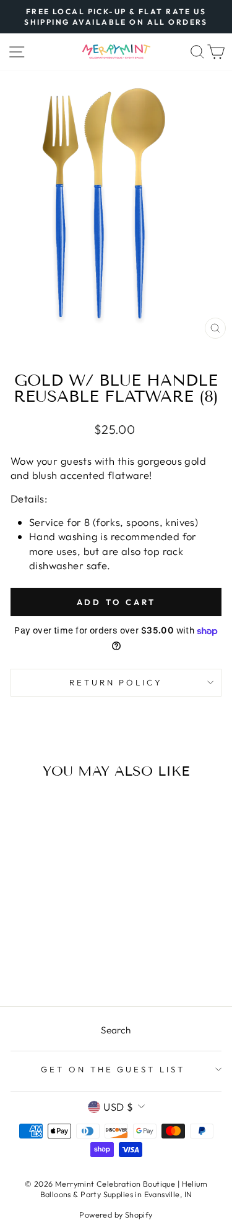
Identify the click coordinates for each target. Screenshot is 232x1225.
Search (116, 1030)
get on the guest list (113, 1069)
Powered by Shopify (115, 1214)
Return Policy (116, 682)
